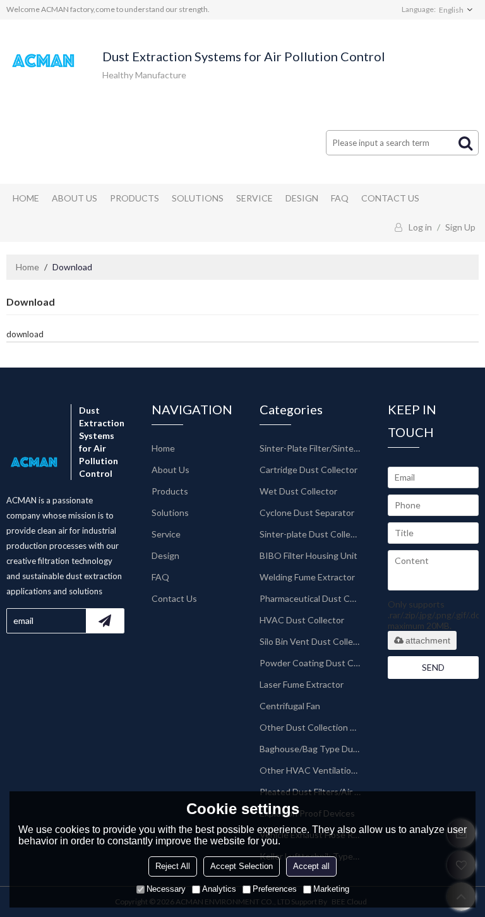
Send (433, 667)
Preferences (275, 889)
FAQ (340, 198)
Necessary (166, 889)
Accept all (311, 866)
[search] (465, 143)
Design (301, 198)
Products (134, 198)
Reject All (172, 866)
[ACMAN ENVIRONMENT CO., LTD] (44, 61)
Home (26, 198)
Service (254, 198)
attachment (427, 640)
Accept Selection (241, 866)
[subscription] (105, 621)
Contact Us (390, 198)
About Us (74, 198)
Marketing (331, 889)
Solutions (198, 198)
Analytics (219, 889)
